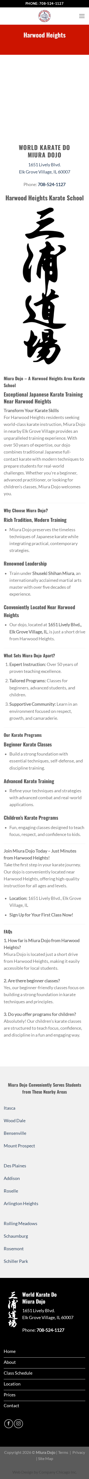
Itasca (9, 1108)
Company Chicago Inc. (58, 1472)
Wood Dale (14, 1120)
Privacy (78, 1452)
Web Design (22, 1472)
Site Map (45, 1458)
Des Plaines (15, 1165)
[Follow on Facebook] (8, 1423)
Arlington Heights (21, 1203)
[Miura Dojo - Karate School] (44, 16)
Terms (63, 1452)
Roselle (11, 1191)
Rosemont (14, 1248)
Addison (12, 1178)
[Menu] (82, 16)
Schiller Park (16, 1261)
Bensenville (15, 1133)
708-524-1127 (51, 3)
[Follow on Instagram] (18, 1423)
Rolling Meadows (20, 1223)
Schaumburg (16, 1236)
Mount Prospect (19, 1145)
